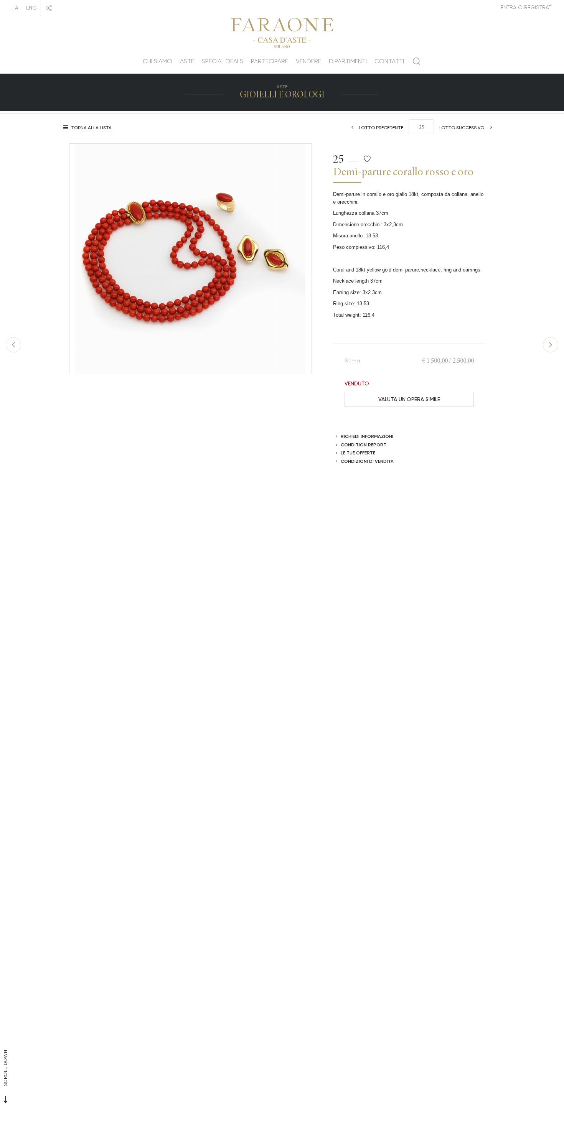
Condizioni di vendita (367, 461)
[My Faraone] (526, 7)
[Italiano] (15, 8)
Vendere (308, 61)
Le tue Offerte (358, 453)
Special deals (222, 61)
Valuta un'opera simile (409, 399)
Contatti (389, 61)
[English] (31, 8)
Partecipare (269, 61)
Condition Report (363, 445)
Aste (187, 61)
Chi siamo (157, 61)
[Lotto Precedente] (13, 344)
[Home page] (282, 32)
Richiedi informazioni (367, 436)
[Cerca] (416, 64)
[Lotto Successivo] (550, 344)
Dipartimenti (348, 61)
